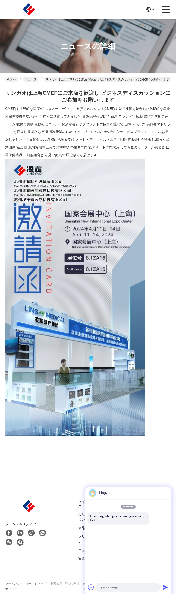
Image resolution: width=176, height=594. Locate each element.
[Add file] (91, 587)
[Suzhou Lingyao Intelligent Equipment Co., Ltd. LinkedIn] (20, 533)
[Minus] (165, 492)
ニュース (31, 79)
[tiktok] (31, 533)
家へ (13, 79)
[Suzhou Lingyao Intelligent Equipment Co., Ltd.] (28, 9)
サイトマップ (37, 583)
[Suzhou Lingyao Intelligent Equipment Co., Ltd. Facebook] (9, 533)
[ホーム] (28, 511)
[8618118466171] (42, 533)
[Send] (165, 587)
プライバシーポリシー (14, 586)
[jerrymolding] (20, 542)
